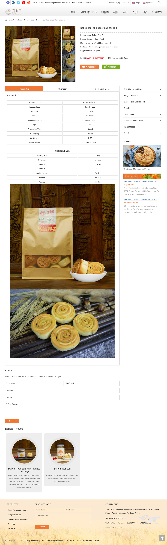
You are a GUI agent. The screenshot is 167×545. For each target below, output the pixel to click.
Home (73, 12)
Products (105, 12)
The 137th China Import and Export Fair (140, 182)
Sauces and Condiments (134, 102)
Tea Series (128, 133)
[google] (23, 2)
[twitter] (18, 2)
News (145, 12)
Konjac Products (131, 95)
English (138, 3)
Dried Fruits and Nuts (133, 89)
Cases (126, 12)
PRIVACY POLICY (74, 541)
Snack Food (29, 20)
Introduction (24, 89)
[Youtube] (28, 2)
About (115, 12)
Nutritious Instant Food (133, 120)
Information (62, 89)
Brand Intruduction (89, 12)
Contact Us (157, 12)
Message (112, 67)
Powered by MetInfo (90, 541)
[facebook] (7, 2)
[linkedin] (13, 2)
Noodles (127, 108)
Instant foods (129, 127)
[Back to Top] (162, 538)
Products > (19, 20)
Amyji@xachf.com (121, 3)
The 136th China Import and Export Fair (140, 199)
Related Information (100, 89)
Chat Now (91, 67)
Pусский (150, 3)
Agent (135, 12)
